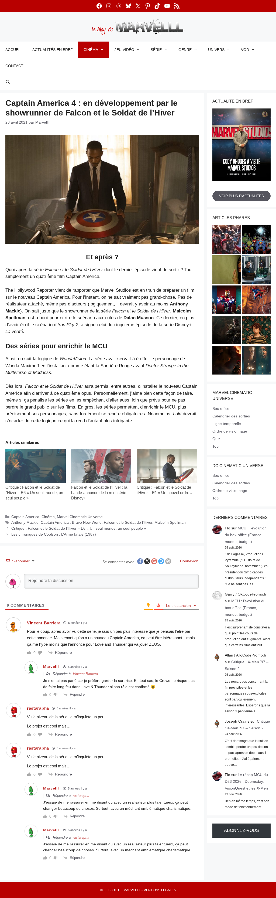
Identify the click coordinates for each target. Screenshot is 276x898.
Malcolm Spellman (170, 522)
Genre (185, 49)
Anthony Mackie (25, 522)
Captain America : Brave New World (71, 522)
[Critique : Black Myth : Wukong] (226, 331)
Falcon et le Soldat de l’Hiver (128, 522)
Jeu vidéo (124, 49)
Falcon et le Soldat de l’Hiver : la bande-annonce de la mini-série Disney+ (99, 492)
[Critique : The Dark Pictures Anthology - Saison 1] (256, 361)
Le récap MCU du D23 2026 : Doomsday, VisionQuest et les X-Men (246, 781)
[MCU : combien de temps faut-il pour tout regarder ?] (256, 270)
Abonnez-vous (241, 830)
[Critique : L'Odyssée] (226, 361)
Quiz (216, 439)
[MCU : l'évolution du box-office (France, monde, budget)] (256, 300)
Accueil (13, 49)
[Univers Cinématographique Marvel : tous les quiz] (226, 300)
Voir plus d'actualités (241, 196)
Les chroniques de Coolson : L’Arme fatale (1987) (53, 534)
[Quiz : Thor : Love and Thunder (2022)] (226, 240)
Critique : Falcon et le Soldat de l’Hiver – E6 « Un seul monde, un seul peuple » (34, 492)
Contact (14, 66)
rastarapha (81, 796)
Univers (216, 49)
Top (215, 446)
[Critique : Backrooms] (226, 270)
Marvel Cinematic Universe (80, 517)
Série (156, 49)
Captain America (25, 517)
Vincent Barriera (85, 674)
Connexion (188, 561)
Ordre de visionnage (229, 431)
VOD (245, 49)
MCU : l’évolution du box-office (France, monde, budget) (246, 535)
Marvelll (51, 666)
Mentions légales (159, 890)
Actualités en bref (52, 49)
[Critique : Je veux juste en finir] (256, 331)
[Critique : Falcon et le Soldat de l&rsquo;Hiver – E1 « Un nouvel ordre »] (167, 466)
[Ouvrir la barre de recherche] (8, 82)
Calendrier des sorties (231, 416)
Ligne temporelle (226, 423)
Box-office (220, 408)
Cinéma (91, 49)
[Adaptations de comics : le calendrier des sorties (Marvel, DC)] (256, 240)
